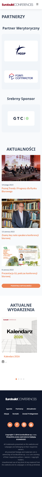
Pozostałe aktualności (21, 286)
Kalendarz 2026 (12, 356)
